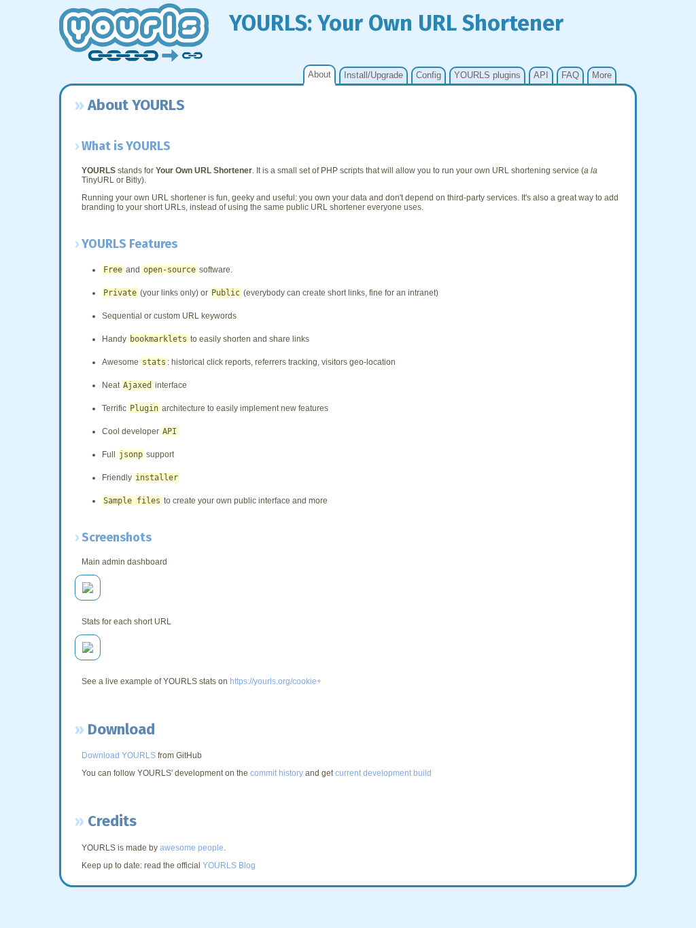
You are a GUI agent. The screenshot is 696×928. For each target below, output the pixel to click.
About (319, 74)
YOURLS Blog (229, 865)
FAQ (570, 75)
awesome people (192, 848)
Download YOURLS (119, 755)
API (541, 75)
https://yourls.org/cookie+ (275, 681)
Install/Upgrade (373, 75)
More (602, 75)
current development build (383, 773)
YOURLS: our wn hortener (396, 23)
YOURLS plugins (487, 75)
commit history (276, 773)
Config (428, 75)
